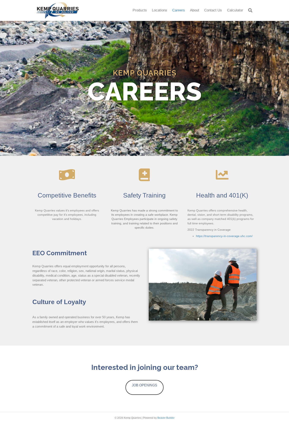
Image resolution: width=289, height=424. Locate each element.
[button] (144, 387)
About (194, 10)
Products (140, 10)
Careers (178, 10)
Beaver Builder (166, 417)
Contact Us (213, 10)
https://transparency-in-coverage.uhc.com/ (224, 236)
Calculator (235, 10)
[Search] (249, 10)
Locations (159, 10)
